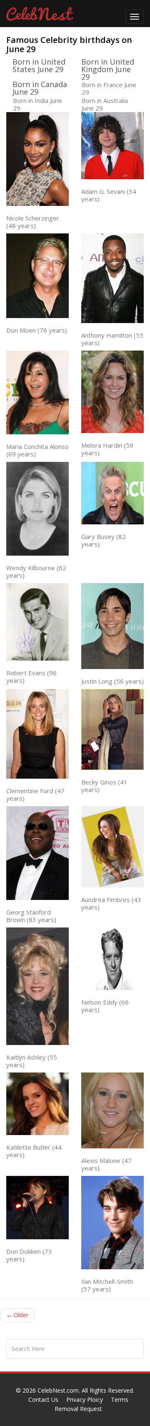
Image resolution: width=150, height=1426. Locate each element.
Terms (119, 1399)
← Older (17, 1315)
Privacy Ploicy (84, 1399)
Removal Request (78, 1409)
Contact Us (43, 1399)
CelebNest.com (58, 1390)
